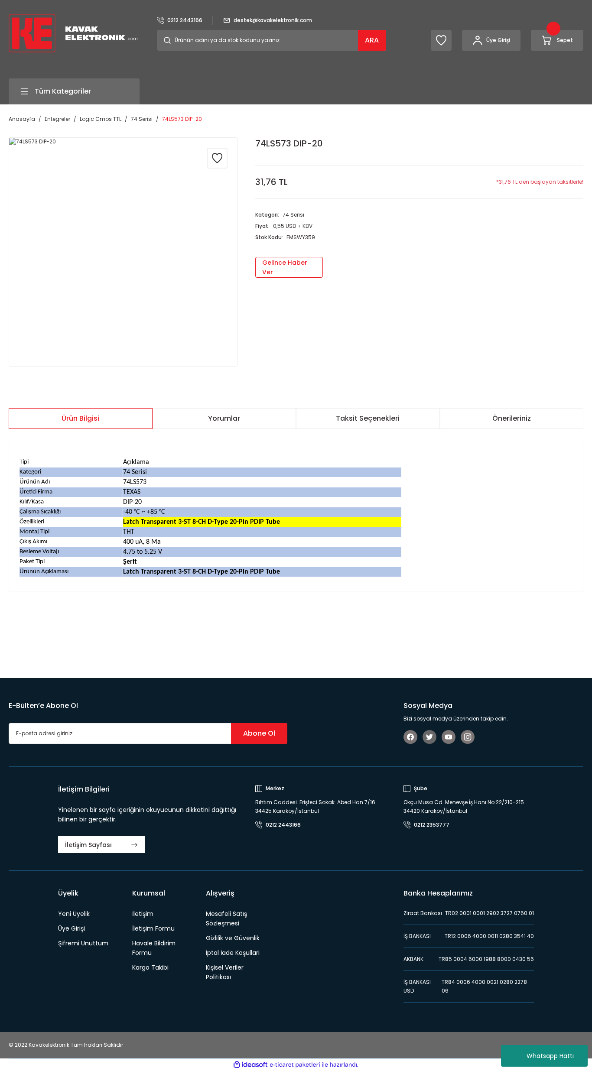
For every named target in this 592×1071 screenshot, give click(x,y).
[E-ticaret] (295, 1065)
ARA (372, 40)
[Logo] (73, 32)
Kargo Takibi (150, 967)
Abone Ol (259, 733)
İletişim (142, 913)
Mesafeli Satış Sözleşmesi (226, 918)
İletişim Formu (153, 928)
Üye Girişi (71, 928)
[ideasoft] (250, 1065)
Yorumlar (224, 418)
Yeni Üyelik (74, 913)
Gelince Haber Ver (284, 267)
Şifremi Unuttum (83, 943)
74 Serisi (293, 214)
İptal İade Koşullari (233, 952)
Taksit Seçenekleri (368, 418)
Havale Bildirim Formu (154, 948)
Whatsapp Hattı (550, 1056)
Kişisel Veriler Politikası (225, 972)
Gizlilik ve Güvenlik (233, 938)
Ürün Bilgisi (80, 418)
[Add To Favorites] (217, 158)
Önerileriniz (511, 418)
